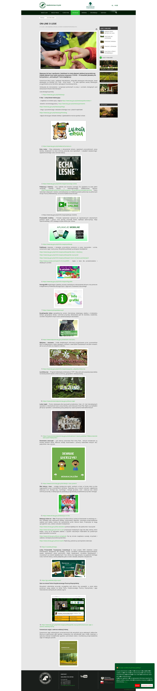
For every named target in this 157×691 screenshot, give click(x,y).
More (125, 682)
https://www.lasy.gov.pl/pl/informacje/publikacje (57, 244)
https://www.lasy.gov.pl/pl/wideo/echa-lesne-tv (57, 146)
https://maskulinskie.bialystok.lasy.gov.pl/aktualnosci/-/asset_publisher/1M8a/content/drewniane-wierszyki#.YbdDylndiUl (73, 437)
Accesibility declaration (129, 689)
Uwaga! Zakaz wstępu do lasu (110, 32)
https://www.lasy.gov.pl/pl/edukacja (53, 95)
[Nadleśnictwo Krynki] (42, 5)
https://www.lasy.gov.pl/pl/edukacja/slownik (71, 104)
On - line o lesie (50, 17)
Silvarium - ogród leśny (107, 69)
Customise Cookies (147, 685)
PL (112, 5)
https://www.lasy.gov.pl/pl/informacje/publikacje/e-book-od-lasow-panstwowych (64, 258)
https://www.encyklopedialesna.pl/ (53, 310)
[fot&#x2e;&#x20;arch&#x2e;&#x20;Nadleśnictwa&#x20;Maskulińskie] (68, 50)
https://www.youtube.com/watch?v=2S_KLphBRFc (54, 261)
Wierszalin (103, 116)
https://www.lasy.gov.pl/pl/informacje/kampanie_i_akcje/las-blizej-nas (64, 369)
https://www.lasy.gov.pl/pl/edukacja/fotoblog (53, 113)
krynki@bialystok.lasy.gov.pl (68, 685)
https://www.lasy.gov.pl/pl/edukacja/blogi (52, 107)
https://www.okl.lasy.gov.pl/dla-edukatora (52, 527)
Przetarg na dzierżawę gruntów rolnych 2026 (110, 39)
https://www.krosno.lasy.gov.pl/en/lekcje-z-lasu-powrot (60, 483)
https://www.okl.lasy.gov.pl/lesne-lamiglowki (53, 536)
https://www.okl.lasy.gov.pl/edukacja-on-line (56, 516)
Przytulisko (104, 104)
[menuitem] (44, 12)
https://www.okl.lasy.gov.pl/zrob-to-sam (52, 530)
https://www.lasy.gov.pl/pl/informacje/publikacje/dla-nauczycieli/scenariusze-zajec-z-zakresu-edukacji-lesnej (66, 625)
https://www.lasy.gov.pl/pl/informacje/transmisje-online (60, 184)
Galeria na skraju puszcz (107, 93)
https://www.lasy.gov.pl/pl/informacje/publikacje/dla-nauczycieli (59, 255)
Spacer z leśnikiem (110, 46)
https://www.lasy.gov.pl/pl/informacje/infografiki (57, 281)
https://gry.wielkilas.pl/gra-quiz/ (51, 580)
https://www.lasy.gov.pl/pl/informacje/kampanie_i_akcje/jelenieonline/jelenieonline (66, 190)
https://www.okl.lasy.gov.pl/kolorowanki (52, 541)
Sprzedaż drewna (110, 41)
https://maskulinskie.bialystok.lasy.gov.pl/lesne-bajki (59, 401)
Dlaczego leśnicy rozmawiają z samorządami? (110, 53)
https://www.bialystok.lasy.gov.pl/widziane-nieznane (59, 339)
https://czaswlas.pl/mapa (49, 547)
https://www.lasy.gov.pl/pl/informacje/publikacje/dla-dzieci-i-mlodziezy (61, 252)
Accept (137, 685)
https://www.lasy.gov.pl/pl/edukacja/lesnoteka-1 (76, 101)
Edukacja (42, 17)
